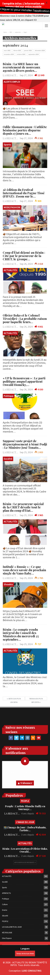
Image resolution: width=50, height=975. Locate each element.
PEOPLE (25, 801)
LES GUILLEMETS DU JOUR (12, 927)
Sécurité (5, 916)
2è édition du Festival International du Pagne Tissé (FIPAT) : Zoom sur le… (24, 193)
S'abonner (26, 783)
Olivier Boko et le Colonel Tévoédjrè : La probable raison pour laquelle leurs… (25, 318)
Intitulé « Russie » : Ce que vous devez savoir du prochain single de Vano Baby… (24, 570)
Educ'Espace (7, 938)
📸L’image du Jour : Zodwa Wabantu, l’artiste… (25, 829)
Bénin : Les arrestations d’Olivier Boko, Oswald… (25, 850)
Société (8, 458)
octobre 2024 (21, 54)
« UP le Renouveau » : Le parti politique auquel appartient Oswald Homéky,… (24, 381)
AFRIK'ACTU (6, 893)
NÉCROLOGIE (7, 932)
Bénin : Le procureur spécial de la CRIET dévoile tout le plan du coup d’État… (23, 507)
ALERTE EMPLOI (12, 81)
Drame (4, 910)
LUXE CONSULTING (31, 970)
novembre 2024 (9, 54)
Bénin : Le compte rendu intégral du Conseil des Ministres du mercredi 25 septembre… (21, 634)
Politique (8, 395)
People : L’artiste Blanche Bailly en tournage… (25, 808)
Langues (25, 948)
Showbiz (8, 584)
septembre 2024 (33, 54)
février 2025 (17, 50)
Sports (7, 144)
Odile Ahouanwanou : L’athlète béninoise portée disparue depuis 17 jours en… (25, 130)
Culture (5, 904)
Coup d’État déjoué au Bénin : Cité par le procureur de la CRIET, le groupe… (24, 255)
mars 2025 (7, 50)
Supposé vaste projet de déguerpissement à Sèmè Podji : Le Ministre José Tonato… (25, 444)
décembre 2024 (40, 50)
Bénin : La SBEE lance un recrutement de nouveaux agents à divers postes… (21, 67)
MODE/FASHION (12, 207)
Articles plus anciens (14, 699)
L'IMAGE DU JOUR (25, 822)
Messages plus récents (36, 699)
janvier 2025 (28, 50)
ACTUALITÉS (10, 270)
